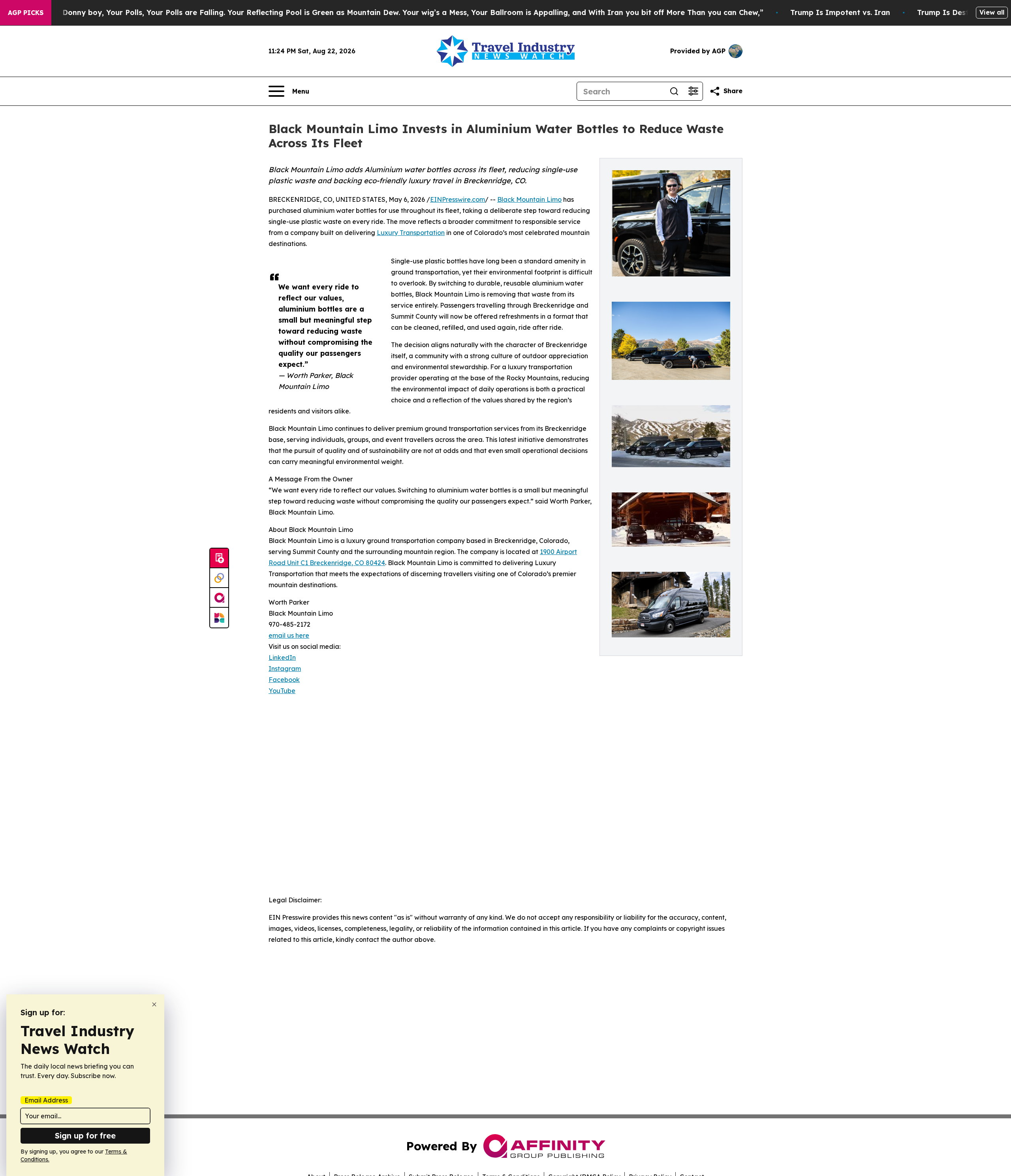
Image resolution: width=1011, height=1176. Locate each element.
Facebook (284, 680)
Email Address (46, 1100)
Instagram (285, 669)
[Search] (674, 91)
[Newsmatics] (219, 617)
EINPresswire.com (457, 199)
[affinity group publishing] (219, 598)
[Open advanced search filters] (693, 91)
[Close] (154, 1004)
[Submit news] (219, 558)
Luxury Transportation (411, 233)
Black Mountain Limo (529, 199)
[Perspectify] (219, 578)
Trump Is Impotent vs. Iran (840, 12)
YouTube (282, 691)
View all (991, 12)
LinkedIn (282, 657)
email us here (289, 635)
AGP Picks (25, 13)
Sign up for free (85, 1135)
